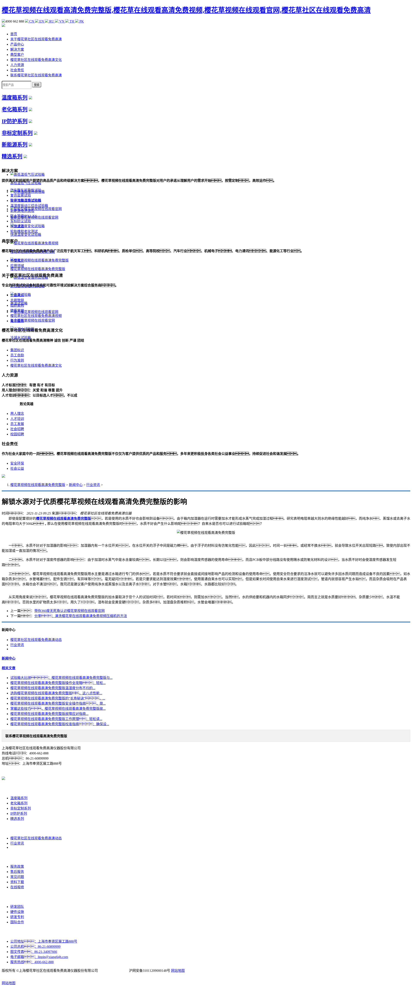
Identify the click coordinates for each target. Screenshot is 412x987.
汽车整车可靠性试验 (25, 190)
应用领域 (17, 266)
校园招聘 (17, 434)
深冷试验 (17, 226)
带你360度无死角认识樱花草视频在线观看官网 (69, 611)
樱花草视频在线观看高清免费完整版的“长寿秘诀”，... (57, 698)
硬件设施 (17, 912)
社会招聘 (17, 429)
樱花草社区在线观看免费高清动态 (36, 640)
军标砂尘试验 (20, 221)
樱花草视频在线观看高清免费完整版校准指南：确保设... (59, 724)
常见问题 (17, 877)
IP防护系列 (14, 121)
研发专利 (17, 917)
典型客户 (17, 54)
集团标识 (17, 350)
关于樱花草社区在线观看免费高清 (36, 39)
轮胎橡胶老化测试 (24, 231)
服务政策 (17, 866)
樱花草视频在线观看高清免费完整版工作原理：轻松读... (56, 719)
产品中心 (17, 44)
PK (81, 21)
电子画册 (17, 321)
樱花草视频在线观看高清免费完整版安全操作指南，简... (58, 703)
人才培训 (17, 419)
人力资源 (17, 65)
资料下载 (17, 882)
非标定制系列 (17, 133)
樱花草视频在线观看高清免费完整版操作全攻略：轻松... (58, 683)
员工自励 (17, 355)
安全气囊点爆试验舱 (25, 200)
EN (41, 21)
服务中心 (17, 857)
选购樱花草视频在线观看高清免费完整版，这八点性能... (56, 693)
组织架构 (17, 305)
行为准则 (17, 360)
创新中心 (17, 897)
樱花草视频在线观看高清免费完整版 (37, 485)
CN (31, 21)
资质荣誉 (17, 310)
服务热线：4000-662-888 (32, 962)
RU (51, 21)
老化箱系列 (14, 109)
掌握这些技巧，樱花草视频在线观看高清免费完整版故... (58, 708)
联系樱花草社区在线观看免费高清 (36, 75)
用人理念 (17, 413)
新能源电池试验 (22, 211)
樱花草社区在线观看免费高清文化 (36, 60)
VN (61, 21)
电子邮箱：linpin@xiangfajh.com (39, 957)
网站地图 (178, 970)
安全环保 (17, 463)
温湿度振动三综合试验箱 (29, 205)
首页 (13, 34)
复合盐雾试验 (20, 195)
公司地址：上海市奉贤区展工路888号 (43, 941)
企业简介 (17, 295)
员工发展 (17, 424)
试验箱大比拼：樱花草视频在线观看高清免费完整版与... (61, 678)
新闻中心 (76, 485)
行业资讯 (93, 485)
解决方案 (17, 49)
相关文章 (8, 668)
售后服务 (17, 871)
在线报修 (17, 887)
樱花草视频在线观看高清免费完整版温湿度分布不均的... (52, 688)
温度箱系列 (14, 97)
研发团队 (17, 906)
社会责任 (17, 70)
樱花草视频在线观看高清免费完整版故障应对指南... (49, 714)
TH (72, 21)
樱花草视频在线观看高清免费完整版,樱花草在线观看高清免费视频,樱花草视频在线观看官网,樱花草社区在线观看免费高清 (186, 10)
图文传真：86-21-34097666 (33, 952)
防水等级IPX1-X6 (23, 216)
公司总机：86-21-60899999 (35, 946)
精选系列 (12, 156)
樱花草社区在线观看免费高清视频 (36, 316)
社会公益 (17, 468)
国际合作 (17, 922)
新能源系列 (14, 144)
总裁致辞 (17, 300)
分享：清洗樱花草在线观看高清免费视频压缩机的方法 (80, 616)
